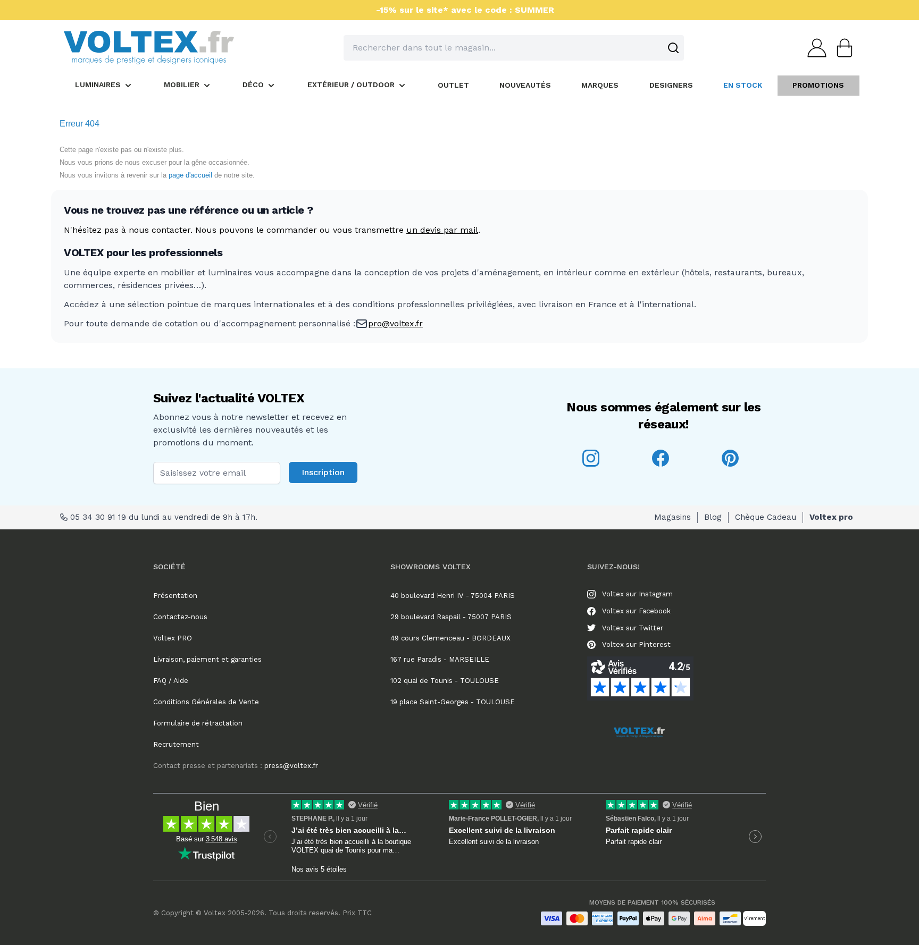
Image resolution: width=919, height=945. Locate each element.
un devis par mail (442, 230)
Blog (713, 517)
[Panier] (841, 47)
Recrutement (176, 744)
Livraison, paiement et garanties (207, 659)
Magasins (672, 517)
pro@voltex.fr (395, 323)
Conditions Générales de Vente (206, 702)
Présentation (175, 596)
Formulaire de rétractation (198, 723)
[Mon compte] (814, 47)
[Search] (673, 48)
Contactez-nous (180, 617)
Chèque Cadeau (765, 517)
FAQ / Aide (170, 681)
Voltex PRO (172, 638)
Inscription (323, 472)
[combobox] (514, 48)
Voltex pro (831, 517)
